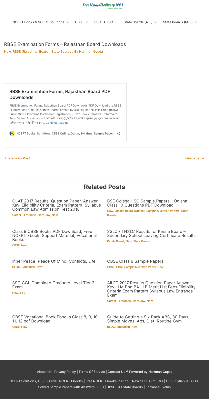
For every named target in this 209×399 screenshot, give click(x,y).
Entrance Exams (158, 387)
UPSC (111, 387)
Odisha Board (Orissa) (130, 210)
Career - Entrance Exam (28, 215)
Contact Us (116, 372)
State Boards (61, 51)
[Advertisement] (104, 71)
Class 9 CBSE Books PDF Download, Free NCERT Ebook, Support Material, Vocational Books (54, 235)
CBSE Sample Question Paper (136, 267)
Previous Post (17, 158)
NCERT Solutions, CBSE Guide (33, 381)
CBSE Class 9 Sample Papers (135, 261)
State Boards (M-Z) (178, 22)
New (7, 51)
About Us (44, 372)
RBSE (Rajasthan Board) (31, 51)
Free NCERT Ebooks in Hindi (107, 381)
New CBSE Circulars (147, 381)
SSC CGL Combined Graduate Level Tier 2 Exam (53, 284)
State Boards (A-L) (138, 22)
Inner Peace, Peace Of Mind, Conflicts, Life (54, 261)
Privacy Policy (65, 372)
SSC (23, 292)
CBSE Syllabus (177, 381)
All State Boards (130, 387)
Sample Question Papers (163, 210)
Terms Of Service (92, 372)
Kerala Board (115, 241)
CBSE (79, 22)
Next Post (195, 158)
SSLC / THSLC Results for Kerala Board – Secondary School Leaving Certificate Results (151, 233)
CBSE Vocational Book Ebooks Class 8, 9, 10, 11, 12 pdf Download (55, 319)
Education (28, 267)
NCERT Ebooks (71, 381)
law (48, 215)
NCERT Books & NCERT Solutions (38, 22)
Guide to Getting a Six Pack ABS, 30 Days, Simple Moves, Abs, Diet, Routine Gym (148, 319)
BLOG (16, 267)
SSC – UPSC (103, 22)
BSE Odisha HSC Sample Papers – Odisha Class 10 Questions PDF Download (147, 203)
